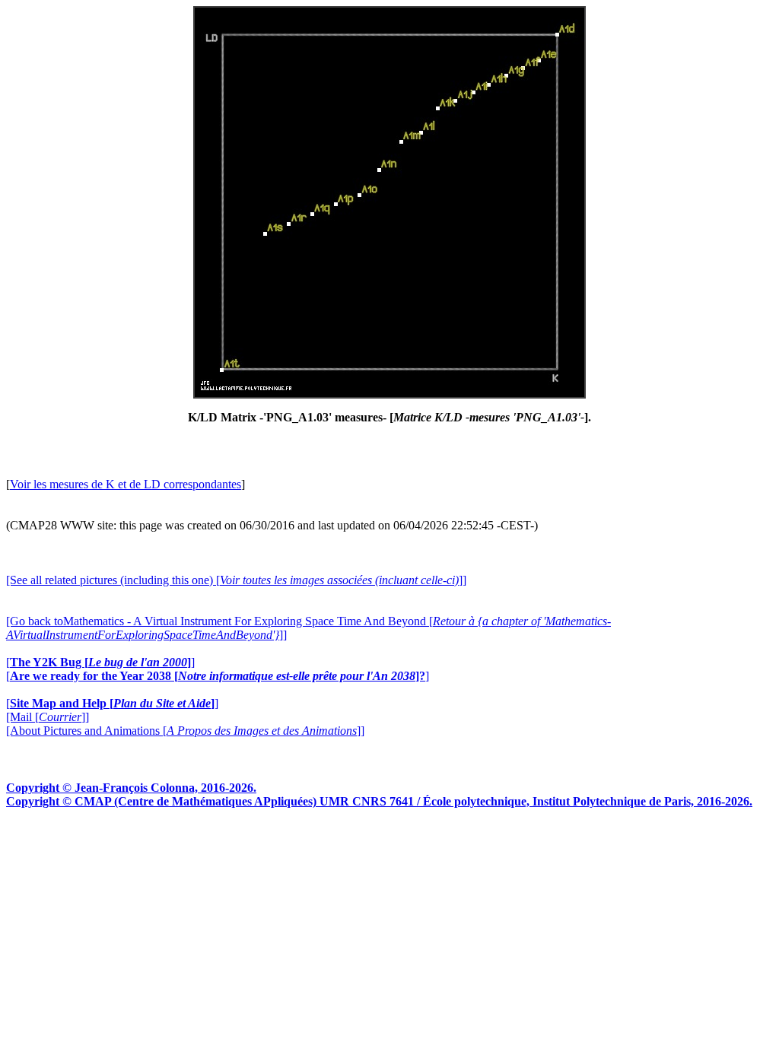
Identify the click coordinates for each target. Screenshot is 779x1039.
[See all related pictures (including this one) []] (236, 580)
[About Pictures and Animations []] (185, 730)
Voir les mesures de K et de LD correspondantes (125, 484)
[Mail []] (47, 716)
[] (100, 662)
